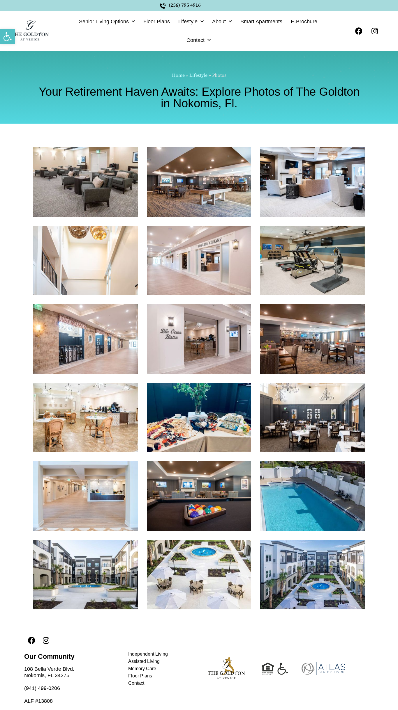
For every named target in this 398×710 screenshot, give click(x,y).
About (219, 21)
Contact (195, 40)
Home (178, 75)
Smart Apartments (261, 21)
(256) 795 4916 (185, 5)
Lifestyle (188, 21)
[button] (7, 36)
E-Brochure (304, 21)
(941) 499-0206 (42, 688)
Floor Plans (156, 21)
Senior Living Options (104, 21)
